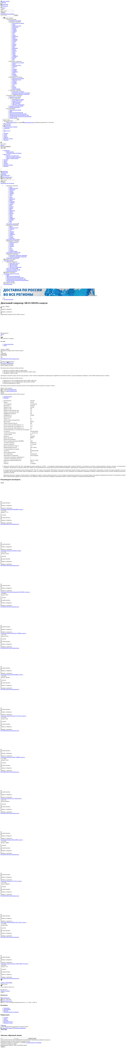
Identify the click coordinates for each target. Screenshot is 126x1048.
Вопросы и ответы (8, 138)
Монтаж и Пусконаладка (12, 155)
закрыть (3, 1046)
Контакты (6, 140)
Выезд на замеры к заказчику (13, 157)
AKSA (2, 334)
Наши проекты (10, 151)
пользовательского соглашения (33, 1042)
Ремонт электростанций (12, 158)
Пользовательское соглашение (13, 153)
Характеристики (8, 396)
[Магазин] (3, 1025)
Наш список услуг (8, 1021)
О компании (7, 128)
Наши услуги (7, 130)
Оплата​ (5, 134)
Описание (6, 398)
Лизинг (5, 136)
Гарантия (6, 137)
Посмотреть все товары (15, 20)
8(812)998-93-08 (11, 122)
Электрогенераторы (8, 299)
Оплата (5, 1019)
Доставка (6, 133)
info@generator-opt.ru (29, 122)
